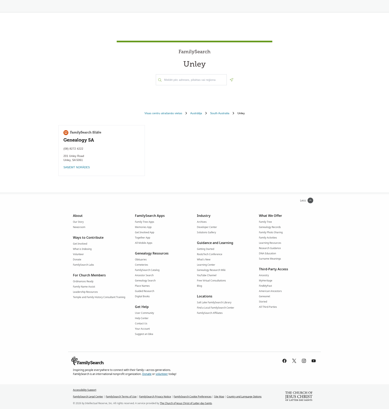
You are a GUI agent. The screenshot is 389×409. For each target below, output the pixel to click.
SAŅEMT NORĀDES (76, 167)
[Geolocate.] (231, 79)
